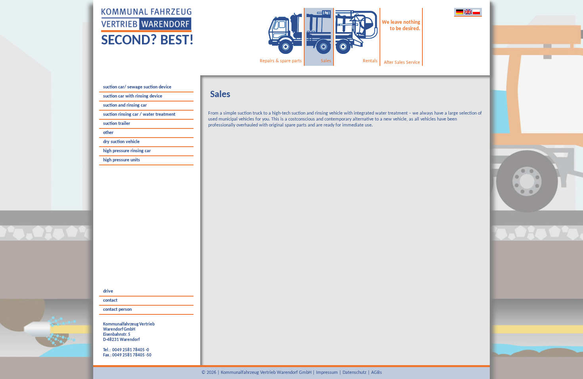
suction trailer (116, 123)
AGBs (376, 372)
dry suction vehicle (121, 142)
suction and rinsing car (125, 105)
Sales (220, 95)
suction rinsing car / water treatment (139, 114)
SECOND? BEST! (147, 41)
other (108, 132)
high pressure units (121, 160)
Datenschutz (354, 372)
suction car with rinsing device (132, 96)
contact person (117, 309)
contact (110, 300)
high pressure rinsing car (127, 151)
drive (108, 291)
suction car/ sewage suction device (137, 87)
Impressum (327, 372)
